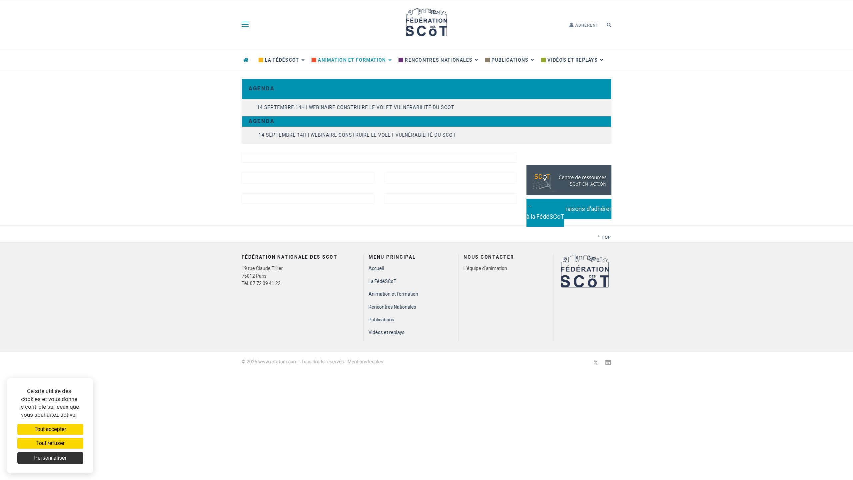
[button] (583, 25)
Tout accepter (50, 429)
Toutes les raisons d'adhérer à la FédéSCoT (568, 212)
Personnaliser (50, 458)
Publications (509, 60)
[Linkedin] (608, 362)
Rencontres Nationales (438, 60)
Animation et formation (351, 60)
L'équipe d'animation (485, 268)
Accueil (376, 268)
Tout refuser (50, 443)
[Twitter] (595, 362)
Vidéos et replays (572, 60)
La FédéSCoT (281, 60)
